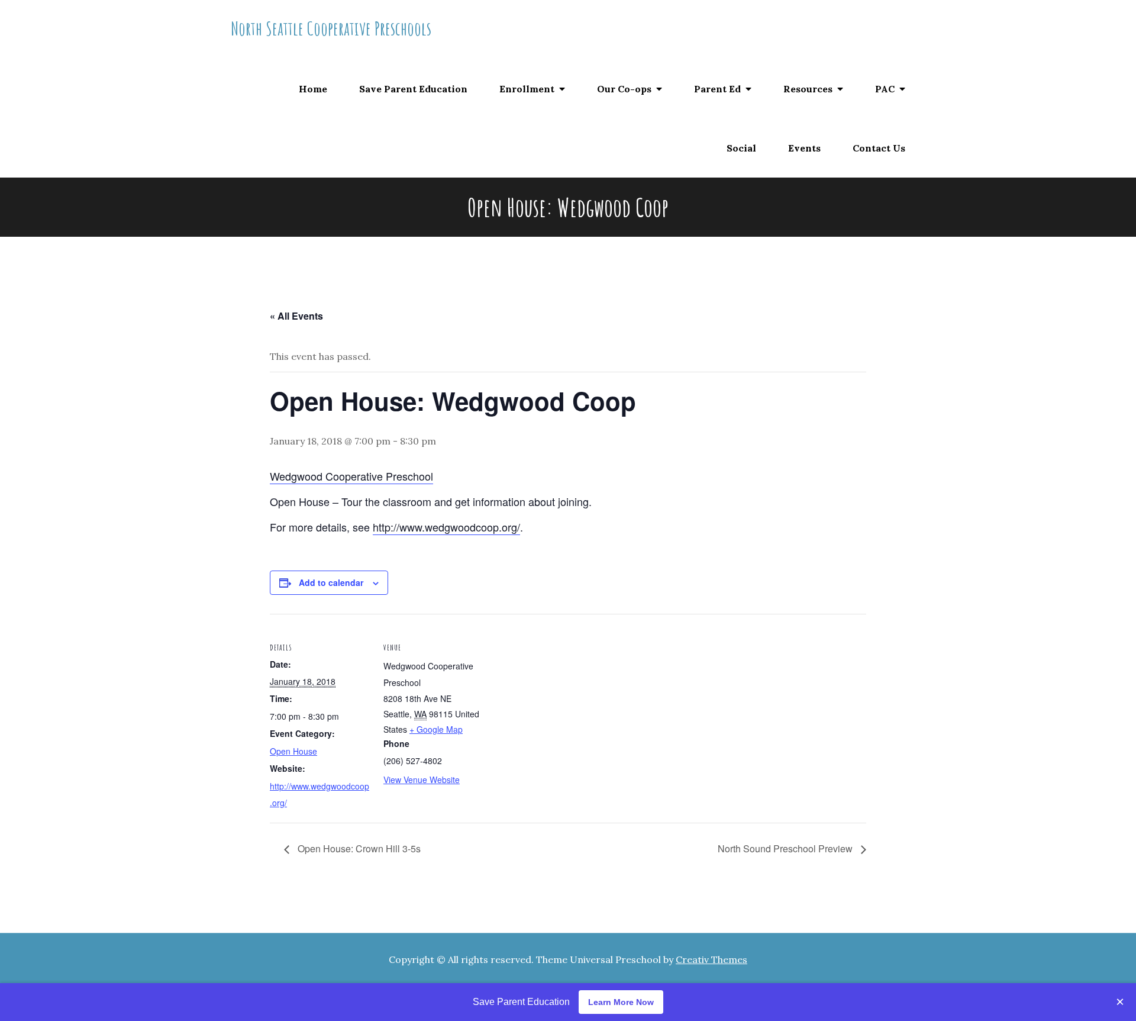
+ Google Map (436, 729)
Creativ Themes (711, 959)
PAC (885, 89)
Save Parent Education (413, 89)
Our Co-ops (624, 89)
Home (313, 89)
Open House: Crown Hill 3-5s (358, 848)
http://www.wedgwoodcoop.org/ (446, 526)
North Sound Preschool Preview (786, 848)
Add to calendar (331, 582)
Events (804, 148)
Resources (807, 89)
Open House (293, 751)
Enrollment (526, 89)
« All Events (296, 316)
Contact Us (879, 148)
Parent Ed (717, 89)
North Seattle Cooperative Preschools (331, 28)
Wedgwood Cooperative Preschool (351, 476)
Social (741, 148)
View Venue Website (421, 779)
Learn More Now (621, 1002)
